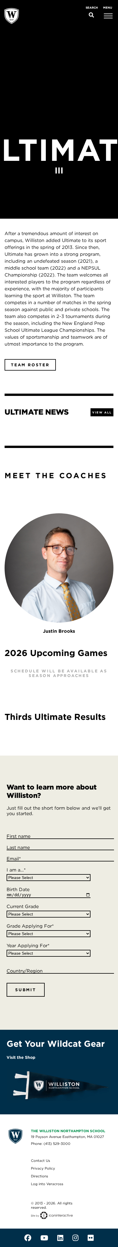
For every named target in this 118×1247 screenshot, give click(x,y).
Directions (39, 1176)
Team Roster (30, 365)
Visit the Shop (21, 1057)
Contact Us (40, 1160)
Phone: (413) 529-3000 (50, 1143)
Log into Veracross (47, 1184)
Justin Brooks (59, 631)
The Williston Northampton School (68, 1131)
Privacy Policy (43, 1168)
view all (102, 412)
